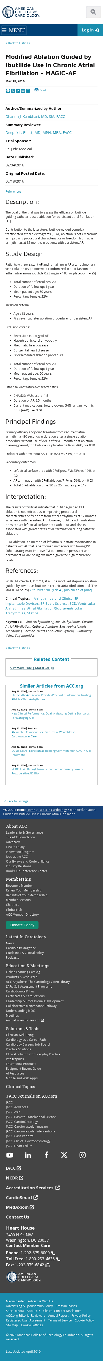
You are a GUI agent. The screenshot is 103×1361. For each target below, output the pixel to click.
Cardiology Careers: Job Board (28, 1044)
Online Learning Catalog (23, 972)
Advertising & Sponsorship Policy (29, 1306)
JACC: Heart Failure (19, 1146)
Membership (18, 879)
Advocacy (13, 842)
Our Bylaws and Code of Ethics (27, 861)
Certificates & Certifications (25, 996)
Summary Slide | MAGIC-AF (30, 668)
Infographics (15, 1059)
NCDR (12, 1178)
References (13, 191)
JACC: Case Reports (19, 1136)
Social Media (15, 1311)
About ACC (16, 826)
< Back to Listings (18, 43)
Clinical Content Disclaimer (62, 1311)
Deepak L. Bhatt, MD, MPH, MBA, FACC (39, 132)
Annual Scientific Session (23, 1020)
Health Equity (15, 847)
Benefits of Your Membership (27, 895)
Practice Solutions (18, 1049)
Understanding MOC (20, 1011)
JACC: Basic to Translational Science (31, 1117)
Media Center (15, 1301)
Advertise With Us (40, 1301)
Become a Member (19, 885)
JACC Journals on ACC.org (31, 1096)
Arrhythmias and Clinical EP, (57, 598)
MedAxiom (17, 1207)
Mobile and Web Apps (22, 1078)
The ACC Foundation (20, 837)
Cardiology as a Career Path (26, 1039)
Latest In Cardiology (26, 936)
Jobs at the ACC (17, 856)
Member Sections (18, 900)
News (10, 943)
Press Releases (66, 1306)
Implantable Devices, (23, 603)
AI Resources (15, 1073)
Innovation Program (20, 852)
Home (30, 810)
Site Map (12, 1325)
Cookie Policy (84, 1320)
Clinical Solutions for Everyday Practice (33, 1054)
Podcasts (12, 957)
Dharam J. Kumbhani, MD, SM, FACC (35, 116)
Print (43, 90)
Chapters (12, 905)
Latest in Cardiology (52, 810)
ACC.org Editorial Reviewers (25, 1315)
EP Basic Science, (55, 603)
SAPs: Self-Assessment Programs (29, 986)
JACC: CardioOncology (22, 1122)
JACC (9, 1102)
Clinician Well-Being (20, 1035)
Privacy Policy (81, 1315)
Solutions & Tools (22, 1028)
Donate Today (22, 924)
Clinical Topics (20, 1086)
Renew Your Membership (24, 890)
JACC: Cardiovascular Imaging (27, 1126)
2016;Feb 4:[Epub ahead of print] (61, 590)
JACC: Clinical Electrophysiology (28, 1141)
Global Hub (14, 910)
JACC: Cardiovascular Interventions (30, 1131)
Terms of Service (60, 1320)
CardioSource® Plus (20, 991)
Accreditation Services (30, 1188)
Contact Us (17, 1217)
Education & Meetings (27, 965)
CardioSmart (19, 1197)
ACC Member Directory (22, 914)
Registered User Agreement (25, 1320)
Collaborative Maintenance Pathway (31, 1006)
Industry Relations (18, 866)
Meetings (12, 1015)
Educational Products (21, 1064)
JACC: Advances (17, 1107)
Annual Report (58, 1315)
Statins (33, 613)
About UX (33, 1311)
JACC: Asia (13, 1112)
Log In (88, 30)
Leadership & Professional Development (35, 1001)
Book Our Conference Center (26, 871)
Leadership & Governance (24, 832)
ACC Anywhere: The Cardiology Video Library (38, 982)
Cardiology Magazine (21, 948)
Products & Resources (21, 977)
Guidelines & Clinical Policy (25, 953)
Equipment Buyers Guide (23, 1068)
